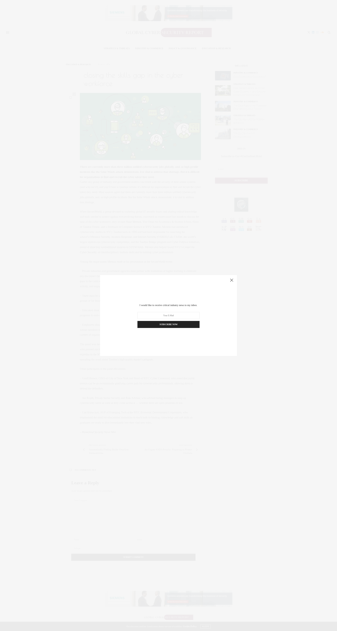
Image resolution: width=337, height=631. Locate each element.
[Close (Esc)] (231, 280)
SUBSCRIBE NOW (169, 324)
